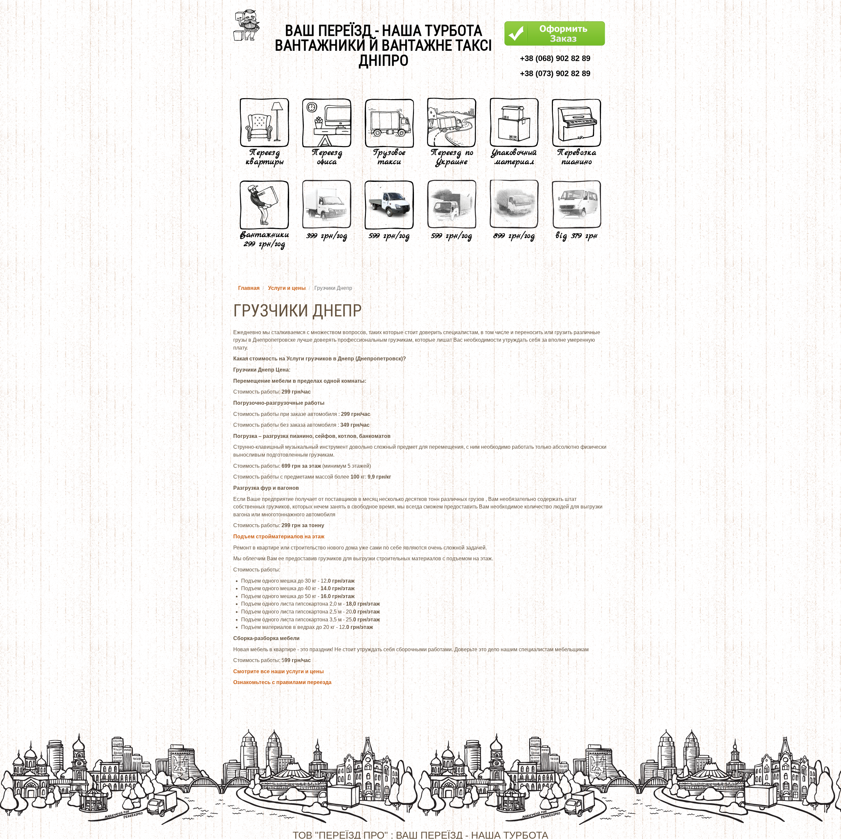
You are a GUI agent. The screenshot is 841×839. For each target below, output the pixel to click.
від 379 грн (577, 236)
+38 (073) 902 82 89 (555, 73)
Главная (249, 288)
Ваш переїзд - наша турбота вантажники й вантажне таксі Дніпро (383, 45)
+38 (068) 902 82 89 (555, 58)
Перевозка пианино (576, 157)
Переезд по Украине (452, 157)
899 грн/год (514, 236)
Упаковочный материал (514, 157)
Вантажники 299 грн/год (264, 239)
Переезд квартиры (265, 157)
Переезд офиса (327, 157)
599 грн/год (389, 236)
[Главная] (248, 25)
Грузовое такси (389, 157)
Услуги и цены (287, 288)
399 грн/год (327, 236)
